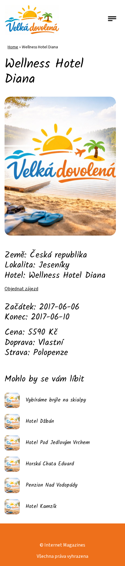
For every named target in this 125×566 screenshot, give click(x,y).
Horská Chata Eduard (50, 464)
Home (13, 47)
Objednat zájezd (21, 288)
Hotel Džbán (40, 421)
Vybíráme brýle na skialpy (56, 400)
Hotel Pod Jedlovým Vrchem (58, 443)
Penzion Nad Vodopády (51, 485)
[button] (112, 19)
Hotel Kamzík (41, 506)
